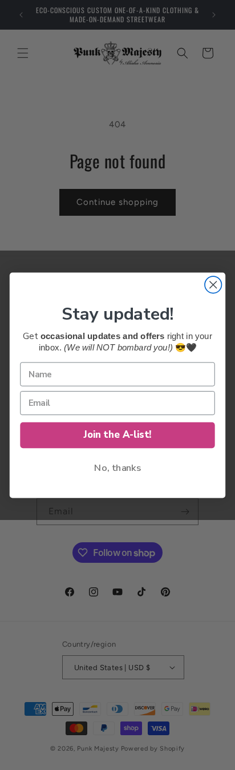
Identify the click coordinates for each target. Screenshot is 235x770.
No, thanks (117, 467)
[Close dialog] (213, 284)
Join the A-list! (118, 434)
